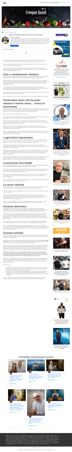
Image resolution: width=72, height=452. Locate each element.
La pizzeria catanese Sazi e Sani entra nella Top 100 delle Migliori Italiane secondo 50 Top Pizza (55, 405)
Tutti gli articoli (14, 45)
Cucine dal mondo (39, 26)
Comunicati (13, 26)
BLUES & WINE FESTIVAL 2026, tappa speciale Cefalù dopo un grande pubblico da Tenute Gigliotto (54, 375)
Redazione (57, 26)
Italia (26, 245)
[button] (48, 49)
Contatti (65, 26)
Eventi (30, 26)
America (10, 116)
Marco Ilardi (38, 447)
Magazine (21, 26)
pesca (28, 209)
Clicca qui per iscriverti (61, 77)
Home (6, 26)
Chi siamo (50, 26)
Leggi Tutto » (13, 383)
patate (19, 157)
